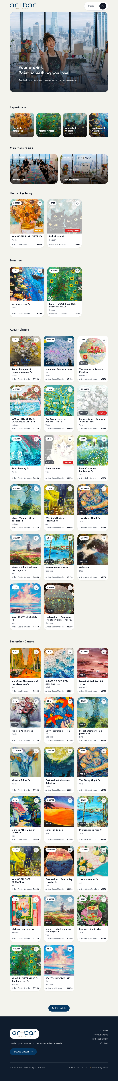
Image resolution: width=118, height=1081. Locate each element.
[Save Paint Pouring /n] (36, 439)
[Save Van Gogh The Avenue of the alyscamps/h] (36, 652)
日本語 (91, 6)
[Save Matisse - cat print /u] (36, 899)
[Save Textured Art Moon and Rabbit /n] (70, 751)
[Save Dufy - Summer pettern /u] (70, 701)
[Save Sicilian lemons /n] (103, 850)
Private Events (101, 1034)
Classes (104, 1030)
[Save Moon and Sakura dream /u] (70, 340)
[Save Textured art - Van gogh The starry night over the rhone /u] (70, 587)
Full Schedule (59, 1008)
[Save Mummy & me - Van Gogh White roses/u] (103, 389)
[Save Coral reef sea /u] (39, 270)
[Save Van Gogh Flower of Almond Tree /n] (70, 389)
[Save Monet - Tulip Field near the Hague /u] (70, 899)
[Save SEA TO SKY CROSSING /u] (36, 587)
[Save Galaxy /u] (103, 538)
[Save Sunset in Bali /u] (70, 800)
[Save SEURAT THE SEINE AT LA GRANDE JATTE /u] (36, 389)
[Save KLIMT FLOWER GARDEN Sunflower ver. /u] (77, 270)
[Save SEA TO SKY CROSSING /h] (70, 949)
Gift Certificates (100, 1038)
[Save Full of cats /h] (77, 203)
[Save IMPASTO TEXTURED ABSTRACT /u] (70, 652)
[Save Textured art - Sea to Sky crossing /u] (70, 850)
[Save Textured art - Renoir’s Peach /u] (103, 340)
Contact (104, 1043)
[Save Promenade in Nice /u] (70, 538)
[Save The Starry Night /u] (103, 488)
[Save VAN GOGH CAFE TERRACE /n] (70, 488)
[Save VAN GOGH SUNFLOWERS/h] (39, 203)
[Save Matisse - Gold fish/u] (103, 899)
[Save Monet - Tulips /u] (36, 751)
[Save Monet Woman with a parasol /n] (103, 701)
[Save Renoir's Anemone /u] (36, 701)
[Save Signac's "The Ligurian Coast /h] (36, 800)
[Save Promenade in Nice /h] (103, 800)
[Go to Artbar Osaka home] (23, 6)
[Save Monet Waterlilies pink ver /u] (103, 652)
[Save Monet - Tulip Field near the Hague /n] (36, 538)
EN (102, 6)
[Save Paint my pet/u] (70, 439)
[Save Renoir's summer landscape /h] (103, 439)
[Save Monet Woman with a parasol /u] (36, 488)
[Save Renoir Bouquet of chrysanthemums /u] (36, 340)
